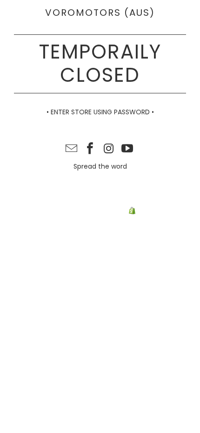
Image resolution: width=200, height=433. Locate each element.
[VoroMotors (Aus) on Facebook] (90, 149)
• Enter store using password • (100, 112)
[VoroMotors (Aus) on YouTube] (127, 149)
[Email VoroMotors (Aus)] (72, 149)
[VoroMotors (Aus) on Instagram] (109, 149)
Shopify (149, 211)
